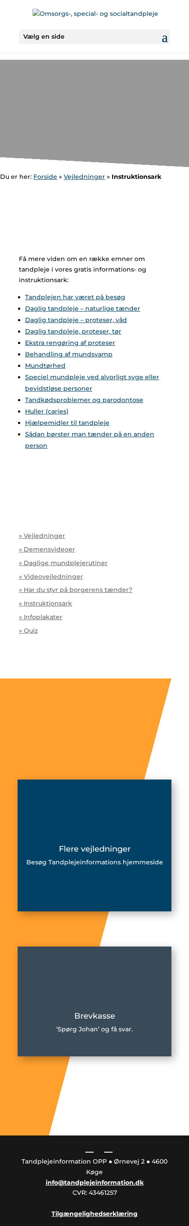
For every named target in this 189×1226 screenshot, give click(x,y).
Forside (45, 177)
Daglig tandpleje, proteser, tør (73, 331)
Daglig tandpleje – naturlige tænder (82, 308)
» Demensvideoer (47, 549)
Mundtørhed (45, 366)
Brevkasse (94, 1016)
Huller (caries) (47, 411)
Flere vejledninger (95, 849)
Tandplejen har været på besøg (75, 297)
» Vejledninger (42, 536)
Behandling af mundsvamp (69, 354)
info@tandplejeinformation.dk (95, 1182)
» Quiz (28, 631)
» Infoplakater (40, 617)
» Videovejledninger (51, 576)
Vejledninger (84, 177)
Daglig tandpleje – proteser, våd (76, 320)
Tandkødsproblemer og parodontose (84, 400)
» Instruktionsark (45, 603)
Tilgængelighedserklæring (94, 1214)
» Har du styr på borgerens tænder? (75, 590)
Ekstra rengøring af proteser (70, 343)
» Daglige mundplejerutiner (63, 563)
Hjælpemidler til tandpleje (67, 423)
